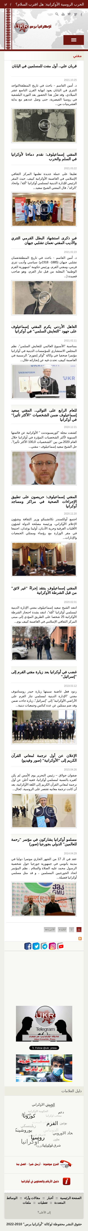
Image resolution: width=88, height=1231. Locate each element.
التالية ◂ (62, 929)
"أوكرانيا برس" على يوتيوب (63, 15)
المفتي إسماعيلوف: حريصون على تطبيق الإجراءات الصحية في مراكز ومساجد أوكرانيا (44, 501)
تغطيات (42, 1202)
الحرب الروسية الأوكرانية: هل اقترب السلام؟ (50, 4)
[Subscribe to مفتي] (80, 939)
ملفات (27, 1202)
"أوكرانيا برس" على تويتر (69, 15)
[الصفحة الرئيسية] (32, 27)
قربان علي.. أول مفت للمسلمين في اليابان (44, 66)
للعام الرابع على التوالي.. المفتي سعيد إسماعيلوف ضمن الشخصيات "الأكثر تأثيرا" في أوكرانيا (44, 415)
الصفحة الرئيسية (70, 1198)
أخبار (50, 1198)
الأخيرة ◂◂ (49, 929)
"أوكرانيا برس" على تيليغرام (75, 15)
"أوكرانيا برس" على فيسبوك (82, 15)
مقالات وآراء (32, 1198)
